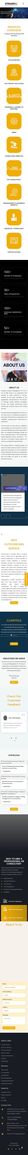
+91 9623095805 (12, 1119)
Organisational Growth (7, 1081)
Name (4, 984)
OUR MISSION (11, 488)
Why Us (3, 1098)
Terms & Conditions (14, 1145)
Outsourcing (4, 1070)
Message (5, 1015)
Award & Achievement (7, 1055)
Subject (5, 1007)
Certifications (5, 1075)
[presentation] (3, 516)
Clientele (3, 1058)
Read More (7, 771)
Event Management (6, 1078)
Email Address (7, 991)
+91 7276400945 (16, 1117)
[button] (13, 740)
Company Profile (5, 1092)
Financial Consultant (6, 1083)
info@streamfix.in (19, 1134)
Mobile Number (7, 999)
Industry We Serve (6, 1095)
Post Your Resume (6, 1050)
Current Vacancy (5, 1045)
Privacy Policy (14, 1143)
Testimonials (4, 1061)
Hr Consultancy (5, 1072)
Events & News (5, 1053)
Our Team (3, 1100)
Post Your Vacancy (6, 1047)
